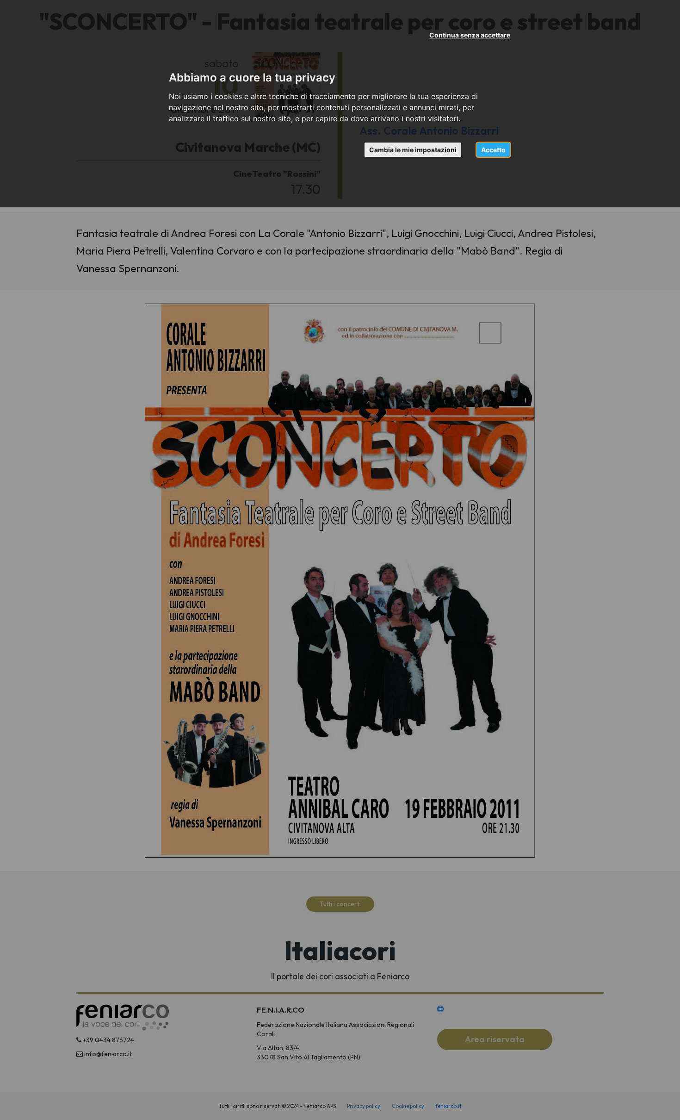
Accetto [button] (493, 150)
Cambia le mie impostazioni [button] (413, 150)
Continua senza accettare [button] (469, 35)
